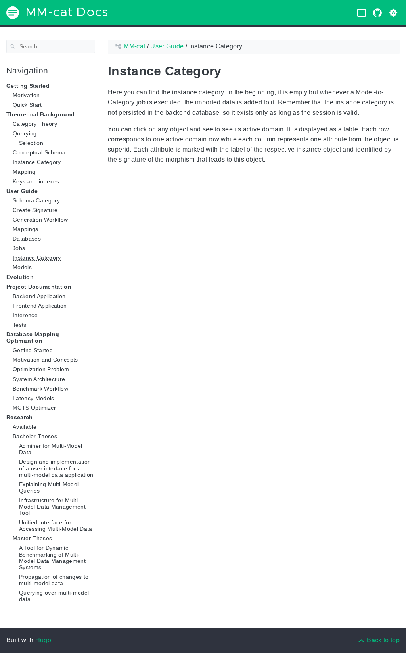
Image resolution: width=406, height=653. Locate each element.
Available (24, 427)
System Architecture (39, 379)
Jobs (19, 248)
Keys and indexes (36, 181)
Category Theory (35, 124)
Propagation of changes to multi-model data (53, 580)
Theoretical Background (40, 114)
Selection (31, 143)
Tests (20, 325)
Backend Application (39, 296)
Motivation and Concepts (45, 359)
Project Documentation (38, 286)
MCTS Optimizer (34, 408)
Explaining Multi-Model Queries (49, 487)
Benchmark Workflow (40, 388)
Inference (25, 315)
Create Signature (35, 210)
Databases (27, 238)
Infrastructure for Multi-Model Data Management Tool (52, 506)
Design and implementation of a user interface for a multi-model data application (56, 468)
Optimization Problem (41, 369)
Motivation (26, 95)
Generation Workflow (40, 219)
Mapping (24, 172)
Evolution (20, 277)
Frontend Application (40, 305)
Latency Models (33, 398)
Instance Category (37, 162)
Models (22, 267)
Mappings (25, 229)
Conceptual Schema (39, 152)
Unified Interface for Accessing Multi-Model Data (55, 525)
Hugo (43, 640)
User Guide (22, 191)
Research (19, 417)
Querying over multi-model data (54, 595)
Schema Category (36, 200)
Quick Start (27, 105)
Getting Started (33, 350)
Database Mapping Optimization (32, 337)
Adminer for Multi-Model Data (50, 449)
